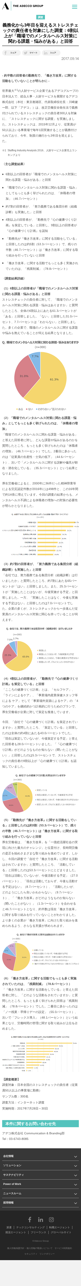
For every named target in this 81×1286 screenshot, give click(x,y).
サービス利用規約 (63, 1248)
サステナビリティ (13, 1174)
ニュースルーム (12, 1193)
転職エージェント (59, 1227)
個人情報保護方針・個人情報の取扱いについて (29, 1248)
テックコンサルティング (30, 1227)
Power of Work (12, 1184)
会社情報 (8, 1156)
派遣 (9, 1227)
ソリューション (12, 1165)
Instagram (51, 1219)
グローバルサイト (61, 1232)
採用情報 (8, 1202)
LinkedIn (40, 1219)
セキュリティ (30, 1254)
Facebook (30, 1219)
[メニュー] (74, 6)
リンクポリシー (47, 1254)
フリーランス (38, 1232)
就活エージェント (15, 1232)
